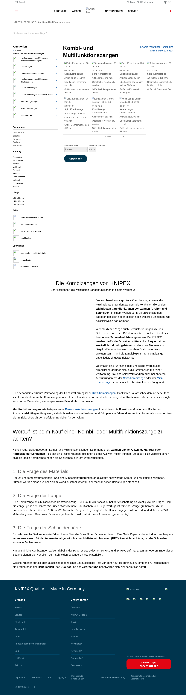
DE (170, 589)
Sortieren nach (71, 146)
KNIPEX (18, 22)
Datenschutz (36, 677)
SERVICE (133, 11)
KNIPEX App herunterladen (149, 664)
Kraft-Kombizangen (104, 393)
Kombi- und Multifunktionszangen (54, 22)
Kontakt (134, 589)
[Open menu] (20, 11)
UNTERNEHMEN (114, 11)
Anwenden (171, 33)
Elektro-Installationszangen (81, 409)
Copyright (61, 677)
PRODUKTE (60, 11)
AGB (49, 677)
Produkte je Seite (97, 146)
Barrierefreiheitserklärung (113, 677)
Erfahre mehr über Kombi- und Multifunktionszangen (156, 49)
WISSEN (76, 11)
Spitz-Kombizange (134, 378)
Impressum (20, 677)
